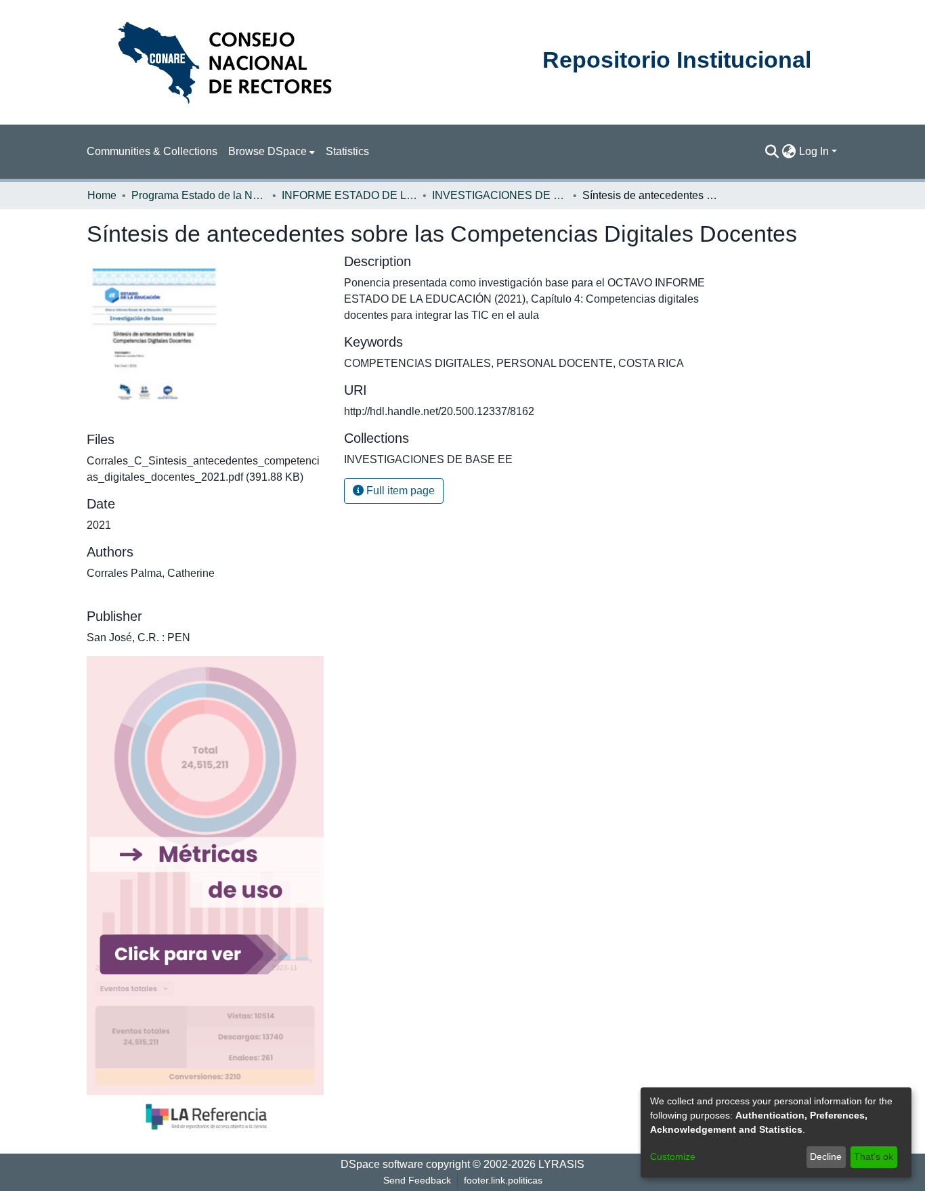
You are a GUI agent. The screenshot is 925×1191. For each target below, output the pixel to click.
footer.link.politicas (503, 1180)
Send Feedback (417, 1180)
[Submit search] (772, 152)
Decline (826, 1156)
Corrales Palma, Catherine (151, 573)
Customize (672, 1156)
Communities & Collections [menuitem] (152, 151)
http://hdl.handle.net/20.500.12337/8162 (439, 411)
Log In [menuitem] (814, 151)
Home (101, 195)
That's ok (873, 1156)
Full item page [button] (399, 490)
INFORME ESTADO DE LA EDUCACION (349, 195)
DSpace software (382, 1164)
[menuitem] (271, 151)
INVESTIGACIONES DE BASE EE (499, 195)
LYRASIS (561, 1164)
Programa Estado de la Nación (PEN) (199, 195)
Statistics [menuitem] (347, 151)
